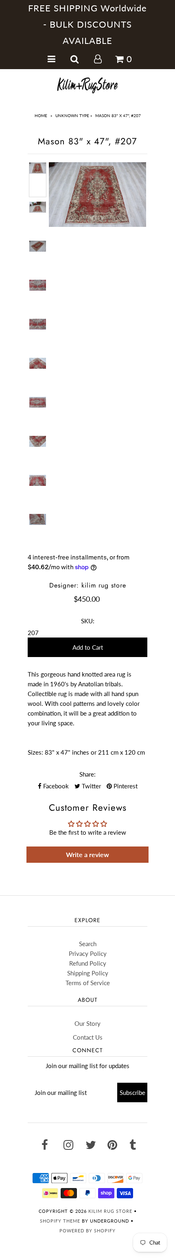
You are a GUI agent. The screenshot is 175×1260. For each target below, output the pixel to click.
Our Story (87, 1023)
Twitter (90, 786)
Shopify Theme (60, 1220)
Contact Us (88, 1037)
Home (41, 115)
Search (87, 943)
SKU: (87, 621)
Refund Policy (87, 963)
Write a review (87, 854)
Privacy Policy (88, 953)
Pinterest (125, 786)
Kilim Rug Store (110, 1211)
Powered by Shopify (87, 1230)
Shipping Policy (87, 973)
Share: (87, 774)
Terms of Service (88, 982)
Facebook (55, 786)
